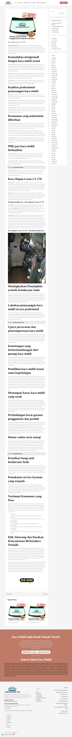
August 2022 (53, 149)
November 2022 (54, 144)
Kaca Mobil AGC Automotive (25, 672)
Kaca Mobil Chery (37, 663)
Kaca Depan (53, 43)
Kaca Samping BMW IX (63, 713)
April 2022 (53, 157)
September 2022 (54, 147)
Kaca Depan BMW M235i (33, 622)
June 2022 (53, 153)
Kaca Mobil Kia (35, 666)
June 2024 (53, 107)
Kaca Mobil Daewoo (61, 663)
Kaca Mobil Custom (34, 672)
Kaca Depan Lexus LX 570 (13, 45)
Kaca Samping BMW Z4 (63, 701)
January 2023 (54, 140)
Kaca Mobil (14, 675)
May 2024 (53, 109)
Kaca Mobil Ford (40, 664)
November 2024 (54, 98)
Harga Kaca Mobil (40, 674)
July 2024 (53, 105)
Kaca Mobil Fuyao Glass (56, 671)
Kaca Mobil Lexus (51, 666)
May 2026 (53, 63)
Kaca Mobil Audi (7, 663)
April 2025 (53, 88)
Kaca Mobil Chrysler (53, 663)
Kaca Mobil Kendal (55, 28)
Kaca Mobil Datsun (14, 664)
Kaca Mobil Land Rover (43, 666)
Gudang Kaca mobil (8, 675)
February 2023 (54, 138)
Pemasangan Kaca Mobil (56, 48)
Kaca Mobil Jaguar (21, 666)
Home (37, 691)
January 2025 (54, 94)
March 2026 (53, 67)
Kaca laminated (11, 215)
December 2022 (54, 142)
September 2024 (54, 102)
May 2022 (53, 155)
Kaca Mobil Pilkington (38, 671)
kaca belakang (15, 208)
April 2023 (53, 134)
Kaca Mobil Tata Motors (43, 669)
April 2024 (53, 111)
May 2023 (53, 132)
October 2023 (54, 123)
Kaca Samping (52, 672)
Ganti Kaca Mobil (12, 674)
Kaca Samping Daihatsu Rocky (57, 26)
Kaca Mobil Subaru (27, 669)
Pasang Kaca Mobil (26, 674)
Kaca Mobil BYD (30, 663)
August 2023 (53, 126)
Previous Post (9, 594)
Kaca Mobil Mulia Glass (47, 671)
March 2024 (53, 113)
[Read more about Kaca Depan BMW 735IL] (17, 611)
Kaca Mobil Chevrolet (45, 663)
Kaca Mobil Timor (51, 669)
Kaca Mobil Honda (61, 664)
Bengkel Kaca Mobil (59, 672)
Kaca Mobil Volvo (14, 671)
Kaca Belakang (54, 41)
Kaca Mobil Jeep (28, 666)
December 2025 (54, 73)
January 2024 (54, 117)
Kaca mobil (10, 182)
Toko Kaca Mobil (33, 674)
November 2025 (54, 75)
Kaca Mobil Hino (54, 664)
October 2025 (54, 77)
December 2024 (54, 96)
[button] (64, 3)
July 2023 (53, 128)
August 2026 (53, 58)
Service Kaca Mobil (48, 674)
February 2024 (54, 115)
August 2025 (53, 81)
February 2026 (54, 69)
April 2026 (53, 65)
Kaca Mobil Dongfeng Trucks (31, 664)
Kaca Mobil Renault (11, 669)
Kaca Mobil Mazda (59, 666)
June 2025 (53, 84)
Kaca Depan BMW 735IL (13, 622)
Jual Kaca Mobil (19, 674)
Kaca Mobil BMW (23, 663)
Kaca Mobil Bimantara (15, 663)
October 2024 (54, 100)
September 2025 (54, 79)
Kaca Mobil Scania (19, 669)
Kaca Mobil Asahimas (29, 671)
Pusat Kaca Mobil (64, 674)
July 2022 (53, 151)
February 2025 (54, 92)
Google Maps (7, 708)
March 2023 (53, 136)
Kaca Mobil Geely (47, 664)
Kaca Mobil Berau (54, 30)
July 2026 (53, 60)
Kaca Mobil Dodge (21, 664)
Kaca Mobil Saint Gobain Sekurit (13, 672)
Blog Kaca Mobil (39, 701)
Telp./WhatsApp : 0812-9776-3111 (10, 701)
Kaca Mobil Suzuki (34, 669)
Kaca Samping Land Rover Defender (61, 690)
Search (52, 11)
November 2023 (54, 121)
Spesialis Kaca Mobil (56, 674)
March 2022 (53, 159)
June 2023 (53, 130)
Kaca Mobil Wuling (21, 671)
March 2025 (53, 90)
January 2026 (54, 71)
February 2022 (54, 161)
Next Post (45, 594)
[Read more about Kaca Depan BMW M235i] (37, 611)
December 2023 (54, 119)
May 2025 (53, 86)
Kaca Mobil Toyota (59, 669)
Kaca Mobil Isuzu (13, 666)
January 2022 (54, 163)
